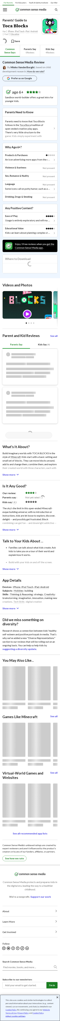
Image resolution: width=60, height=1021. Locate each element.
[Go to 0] (26, 323)
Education (15, 34)
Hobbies (18, 590)
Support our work (40, 896)
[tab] (10, 51)
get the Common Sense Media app (34, 246)
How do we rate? (36, 71)
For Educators (20, 3)
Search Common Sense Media (17, 961)
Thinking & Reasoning (21, 594)
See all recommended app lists (30, 833)
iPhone (11, 31)
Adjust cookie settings (15, 1016)
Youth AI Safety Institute (38, 3)
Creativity (49, 594)
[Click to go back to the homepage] (31, 10)
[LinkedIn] (27, 948)
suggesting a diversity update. (19, 649)
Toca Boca (25, 124)
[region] (30, 1008)
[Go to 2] (31, 323)
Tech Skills (18, 601)
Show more (8, 474)
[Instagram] (4, 948)
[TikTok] (22, 948)
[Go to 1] (28, 323)
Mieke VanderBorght (23, 67)
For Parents (8, 3)
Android (34, 31)
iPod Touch (19, 31)
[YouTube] (9, 948)
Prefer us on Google (21, 78)
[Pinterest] (18, 948)
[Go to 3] (33, 323)
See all (54, 335)
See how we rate (14, 858)
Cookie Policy (11, 1010)
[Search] (55, 967)
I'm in (52, 985)
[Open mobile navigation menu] (4, 10)
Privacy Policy (22, 1013)
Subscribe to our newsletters (17, 979)
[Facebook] (13, 948)
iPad (27, 31)
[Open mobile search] (56, 10)
